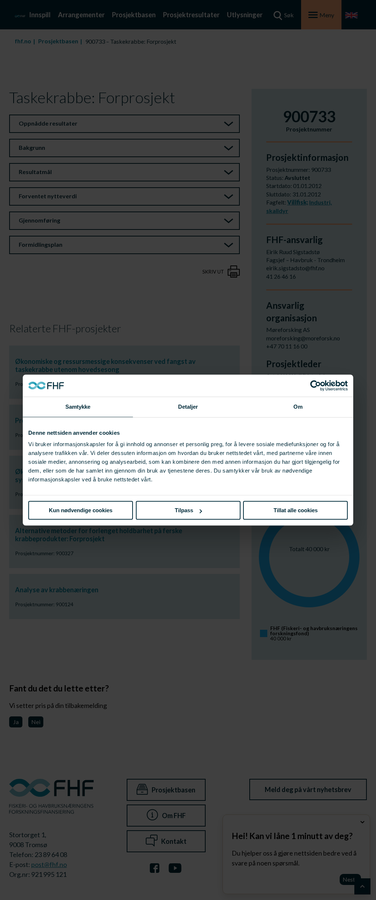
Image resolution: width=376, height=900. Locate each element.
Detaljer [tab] (188, 407)
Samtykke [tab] (78, 407)
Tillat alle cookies (296, 510)
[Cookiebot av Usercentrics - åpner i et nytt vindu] (315, 385)
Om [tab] (298, 407)
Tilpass (184, 510)
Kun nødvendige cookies (80, 510)
